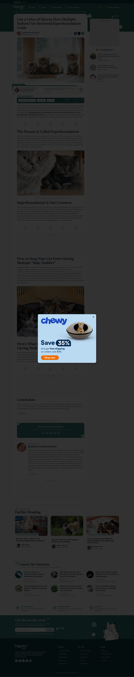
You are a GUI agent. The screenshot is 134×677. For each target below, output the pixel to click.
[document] (67, 338)
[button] (93, 317)
